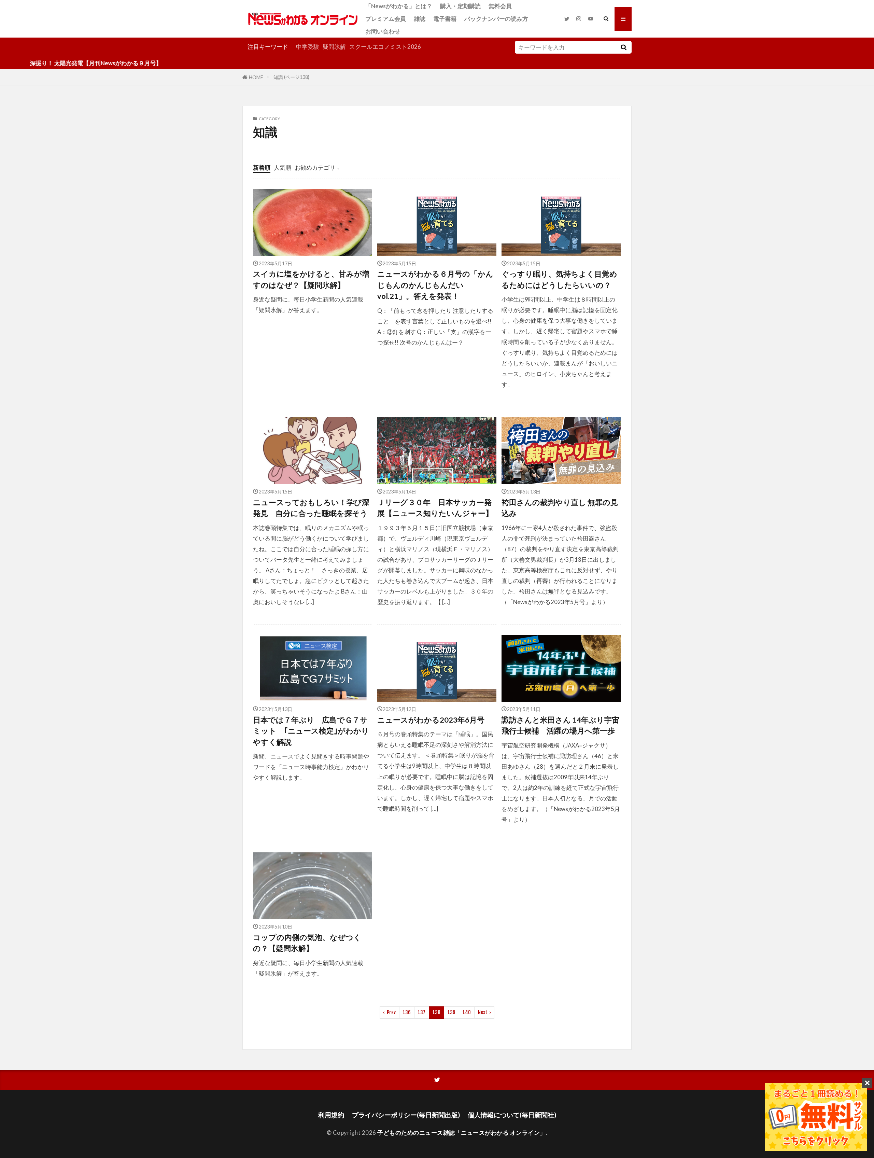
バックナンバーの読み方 (496, 18)
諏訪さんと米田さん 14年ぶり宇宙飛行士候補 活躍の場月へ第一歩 (560, 725)
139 (451, 1012)
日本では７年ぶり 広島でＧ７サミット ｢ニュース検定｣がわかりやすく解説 (311, 731)
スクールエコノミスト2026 (385, 46)
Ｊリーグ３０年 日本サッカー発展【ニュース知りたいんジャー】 (435, 508)
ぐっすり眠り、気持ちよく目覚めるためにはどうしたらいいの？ (559, 279)
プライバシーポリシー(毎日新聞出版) (406, 1115)
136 (407, 1012)
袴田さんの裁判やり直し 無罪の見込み (560, 508)
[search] (623, 47)
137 (421, 1012)
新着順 (261, 167)
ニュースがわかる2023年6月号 (430, 719)
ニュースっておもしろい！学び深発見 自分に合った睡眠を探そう (312, 508)
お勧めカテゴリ (315, 167)
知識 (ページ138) (291, 77)
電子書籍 (444, 18)
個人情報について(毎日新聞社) (512, 1115)
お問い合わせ (382, 31)
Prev (391, 1012)
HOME (256, 77)
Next (482, 1012)
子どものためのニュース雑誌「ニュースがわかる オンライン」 (461, 1132)
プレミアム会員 (385, 18)
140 (467, 1012)
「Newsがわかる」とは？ (398, 6)
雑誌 (419, 18)
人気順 (282, 167)
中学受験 (307, 46)
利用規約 (331, 1115)
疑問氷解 (334, 46)
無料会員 (500, 6)
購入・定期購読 (460, 6)
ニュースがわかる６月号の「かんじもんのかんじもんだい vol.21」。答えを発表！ (435, 285)
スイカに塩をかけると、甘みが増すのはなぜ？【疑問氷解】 (311, 279)
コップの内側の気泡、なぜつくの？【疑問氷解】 (307, 943)
